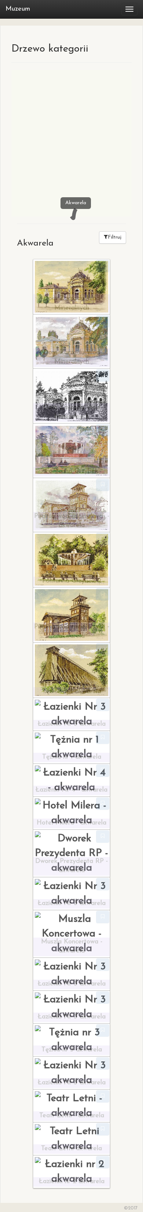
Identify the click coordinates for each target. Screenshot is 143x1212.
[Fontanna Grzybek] (71, 450)
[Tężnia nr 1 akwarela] (71, 670)
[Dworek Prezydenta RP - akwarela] (71, 853)
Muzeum (18, 9)
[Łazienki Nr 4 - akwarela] (71, 779)
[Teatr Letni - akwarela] (71, 1105)
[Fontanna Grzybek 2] (71, 559)
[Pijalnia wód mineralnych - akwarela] (71, 504)
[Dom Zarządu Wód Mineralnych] (71, 286)
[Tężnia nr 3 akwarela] (71, 1039)
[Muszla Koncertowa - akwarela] (71, 933)
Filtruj (114, 237)
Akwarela (75, 203)
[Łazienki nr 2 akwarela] (71, 1171)
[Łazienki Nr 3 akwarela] (71, 713)
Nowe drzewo (54, 191)
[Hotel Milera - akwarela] (71, 812)
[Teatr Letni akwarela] (71, 1138)
